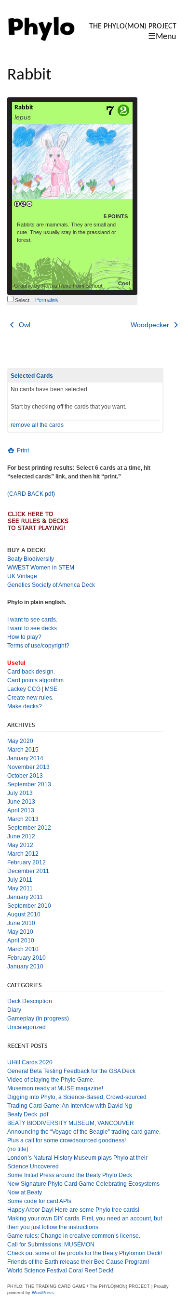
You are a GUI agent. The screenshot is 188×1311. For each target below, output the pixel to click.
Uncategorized (26, 1027)
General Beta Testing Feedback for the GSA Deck (71, 1071)
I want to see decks (32, 628)
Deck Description (29, 1001)
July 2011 (19, 879)
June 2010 (21, 923)
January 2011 (25, 897)
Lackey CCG (23, 689)
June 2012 (21, 836)
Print (22, 450)
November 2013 (28, 767)
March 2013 (23, 819)
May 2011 (20, 888)
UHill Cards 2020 (30, 1062)
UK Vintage (22, 576)
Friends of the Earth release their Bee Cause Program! (78, 1261)
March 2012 (23, 853)
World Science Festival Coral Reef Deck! (60, 1270)
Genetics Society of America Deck (51, 585)
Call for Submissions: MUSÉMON (50, 1244)
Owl (23, 325)
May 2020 (20, 741)
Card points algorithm (35, 680)
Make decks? (24, 706)
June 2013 (21, 801)
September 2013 (29, 784)
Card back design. (31, 671)
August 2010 (23, 914)
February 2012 (26, 862)
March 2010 (23, 949)
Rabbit (23, 107)
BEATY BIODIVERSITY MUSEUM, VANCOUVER (70, 1123)
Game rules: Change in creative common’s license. (73, 1235)
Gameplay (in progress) (38, 1018)
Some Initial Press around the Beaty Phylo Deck (69, 1175)
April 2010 (20, 940)
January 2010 (25, 966)
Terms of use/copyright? (38, 645)
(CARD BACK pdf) (31, 493)
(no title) (17, 1149)
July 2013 (20, 793)
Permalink (46, 300)
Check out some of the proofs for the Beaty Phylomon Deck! (84, 1253)
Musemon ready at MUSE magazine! (55, 1088)
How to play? (24, 637)
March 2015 (23, 749)
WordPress (43, 1292)
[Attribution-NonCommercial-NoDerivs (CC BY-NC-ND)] (22, 204)
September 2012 (29, 827)
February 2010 (26, 957)
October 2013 (25, 775)
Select (21, 300)
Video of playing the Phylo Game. (50, 1079)
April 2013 (20, 810)
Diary (14, 1009)
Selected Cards (32, 375)
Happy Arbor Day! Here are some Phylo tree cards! (73, 1209)
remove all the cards (37, 425)
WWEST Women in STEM (40, 567)
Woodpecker (151, 325)
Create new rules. (30, 697)
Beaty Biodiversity (30, 559)
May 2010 (20, 931)
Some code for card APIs (39, 1201)
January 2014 (25, 758)
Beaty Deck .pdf (27, 1114)
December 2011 (28, 871)
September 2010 (29, 905)
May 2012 (20, 845)
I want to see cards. (32, 619)
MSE (51, 689)
